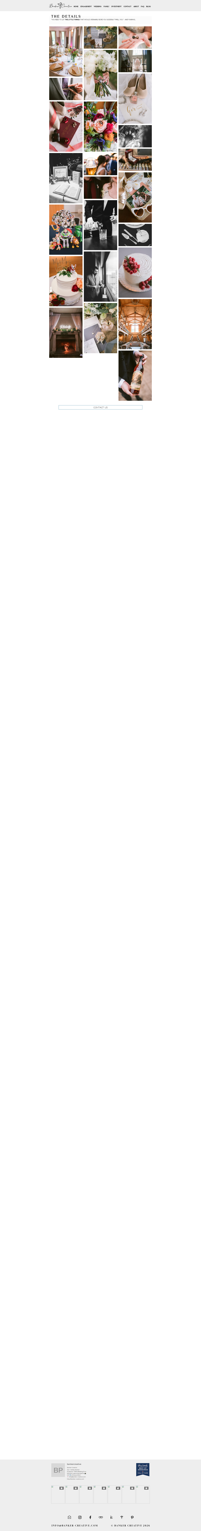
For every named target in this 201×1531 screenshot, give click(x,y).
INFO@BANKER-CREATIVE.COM (75, 1525)
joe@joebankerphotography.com (137, 1513)
